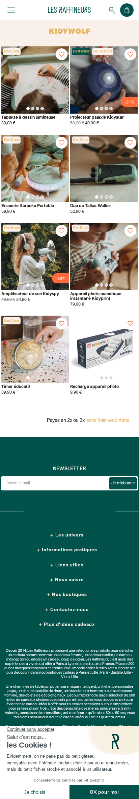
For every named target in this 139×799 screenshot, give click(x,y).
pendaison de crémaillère (40, 713)
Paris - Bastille (111, 673)
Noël (44, 709)
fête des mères (86, 709)
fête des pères (61, 709)
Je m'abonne (123, 483)
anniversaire (110, 709)
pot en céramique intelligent (73, 687)
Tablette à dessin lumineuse (28, 118)
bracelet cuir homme (85, 691)
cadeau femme (69, 655)
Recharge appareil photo (94, 387)
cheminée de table (28, 687)
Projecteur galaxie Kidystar (97, 118)
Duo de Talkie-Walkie (90, 206)
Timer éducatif (15, 387)
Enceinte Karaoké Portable (27, 206)
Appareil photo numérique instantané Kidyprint (95, 296)
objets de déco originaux (45, 695)
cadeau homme (25, 655)
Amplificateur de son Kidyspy (30, 294)
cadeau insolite (100, 655)
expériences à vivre (21, 664)
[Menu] (11, 10)
